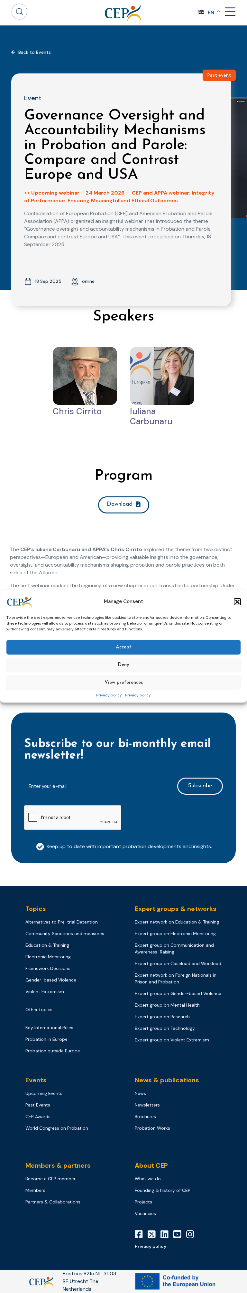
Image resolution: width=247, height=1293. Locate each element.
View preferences (124, 682)
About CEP (151, 1165)
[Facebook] (141, 1234)
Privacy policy (109, 695)
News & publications (167, 1080)
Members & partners (58, 1165)
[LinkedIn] (166, 1234)
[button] (237, 602)
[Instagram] (192, 1234)
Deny (123, 665)
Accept (123, 647)
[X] (154, 1234)
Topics (35, 909)
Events (36, 1080)
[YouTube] (179, 1234)
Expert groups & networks (175, 909)
